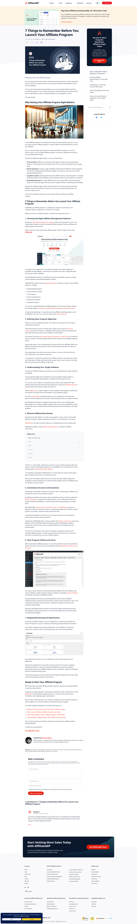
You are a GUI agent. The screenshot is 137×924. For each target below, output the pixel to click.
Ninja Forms (72, 908)
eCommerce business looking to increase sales (54, 336)
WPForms (71, 901)
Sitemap (53, 921)
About (26, 869)
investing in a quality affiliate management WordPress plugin (56, 308)
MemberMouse (50, 904)
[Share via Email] (41, 42)
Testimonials (28, 874)
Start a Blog (94, 879)
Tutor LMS (93, 906)
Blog (26, 876)
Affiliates (27, 881)
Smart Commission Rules (75, 872)
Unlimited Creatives (74, 874)
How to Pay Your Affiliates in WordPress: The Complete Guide (98, 98)
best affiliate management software (43, 222)
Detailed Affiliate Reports (53, 879)
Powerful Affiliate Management (54, 876)
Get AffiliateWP (107, 3)
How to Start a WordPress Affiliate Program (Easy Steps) (44, 712)
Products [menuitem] (51, 3)
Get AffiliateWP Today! (32, 731)
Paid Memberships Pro (52, 908)
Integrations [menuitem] (69, 3)
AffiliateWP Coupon (61, 921)
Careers (26, 883)
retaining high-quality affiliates (43, 469)
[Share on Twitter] (32, 42)
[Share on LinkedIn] (37, 42)
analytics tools (33, 390)
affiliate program (71, 385)
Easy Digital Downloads (30, 904)
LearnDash (94, 901)
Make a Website (95, 881)
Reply (29, 824)
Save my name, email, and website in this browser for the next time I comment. (51, 789)
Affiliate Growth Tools (74, 876)
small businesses (61, 314)
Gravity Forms (72, 906)
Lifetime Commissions (65, 521)
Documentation (95, 872)
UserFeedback (35, 396)
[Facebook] (97, 117)
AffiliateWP (28, 232)
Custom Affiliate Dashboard (76, 869)
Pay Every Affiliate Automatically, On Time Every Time (99, 79)
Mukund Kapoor (50, 39)
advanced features (51, 283)
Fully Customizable (73, 881)
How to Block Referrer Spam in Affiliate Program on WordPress (46, 715)
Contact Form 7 (73, 911)
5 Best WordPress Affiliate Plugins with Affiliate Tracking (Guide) (46, 717)
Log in (97, 3)
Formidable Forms (73, 904)
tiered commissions (31, 499)
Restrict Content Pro (52, 906)
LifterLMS (93, 904)
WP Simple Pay (28, 908)
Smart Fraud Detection (52, 874)
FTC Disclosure (46, 921)
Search (110, 107)
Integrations (94, 874)
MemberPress (50, 901)
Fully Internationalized (74, 879)
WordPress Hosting (96, 876)
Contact (26, 879)
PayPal (26, 906)
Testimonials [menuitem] (80, 3)
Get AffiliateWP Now (99, 60)
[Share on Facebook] (27, 42)
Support (93, 869)
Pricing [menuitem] (60, 3)
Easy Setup (49, 869)
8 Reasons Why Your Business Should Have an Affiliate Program (46, 709)
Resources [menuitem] (89, 3)
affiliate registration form (50, 427)
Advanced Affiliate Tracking (53, 872)
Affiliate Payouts (51, 881)
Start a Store (94, 883)
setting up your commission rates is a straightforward (52, 507)
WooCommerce (28, 901)
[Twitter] (102, 117)
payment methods (71, 593)
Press (26, 872)
